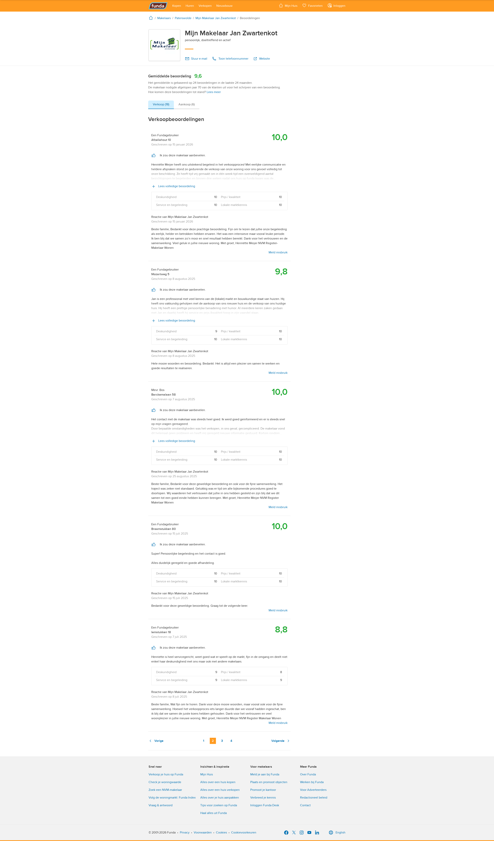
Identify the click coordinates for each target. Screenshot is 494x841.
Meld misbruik (278, 252)
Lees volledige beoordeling (176, 186)
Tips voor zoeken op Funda (218, 805)
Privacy (184, 832)
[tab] (161, 105)
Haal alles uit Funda (213, 813)
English (340, 832)
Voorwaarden (203, 832)
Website (264, 59)
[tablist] (173, 105)
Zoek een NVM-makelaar (165, 790)
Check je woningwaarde (165, 782)
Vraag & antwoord (161, 805)
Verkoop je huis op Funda (166, 774)
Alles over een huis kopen (217, 782)
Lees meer (214, 92)
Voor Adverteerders (313, 790)
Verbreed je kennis (263, 798)
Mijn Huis (206, 774)
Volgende (277, 741)
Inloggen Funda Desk (264, 805)
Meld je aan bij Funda (264, 774)
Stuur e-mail (199, 59)
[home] (152, 17)
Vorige (158, 741)
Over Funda (308, 774)
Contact (305, 805)
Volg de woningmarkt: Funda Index (172, 798)
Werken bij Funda (312, 782)
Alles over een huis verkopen (220, 790)
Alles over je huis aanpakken (219, 798)
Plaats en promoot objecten (268, 782)
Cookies (221, 832)
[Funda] (158, 6)
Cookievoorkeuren (243, 832)
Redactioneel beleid (313, 798)
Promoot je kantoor (263, 790)
